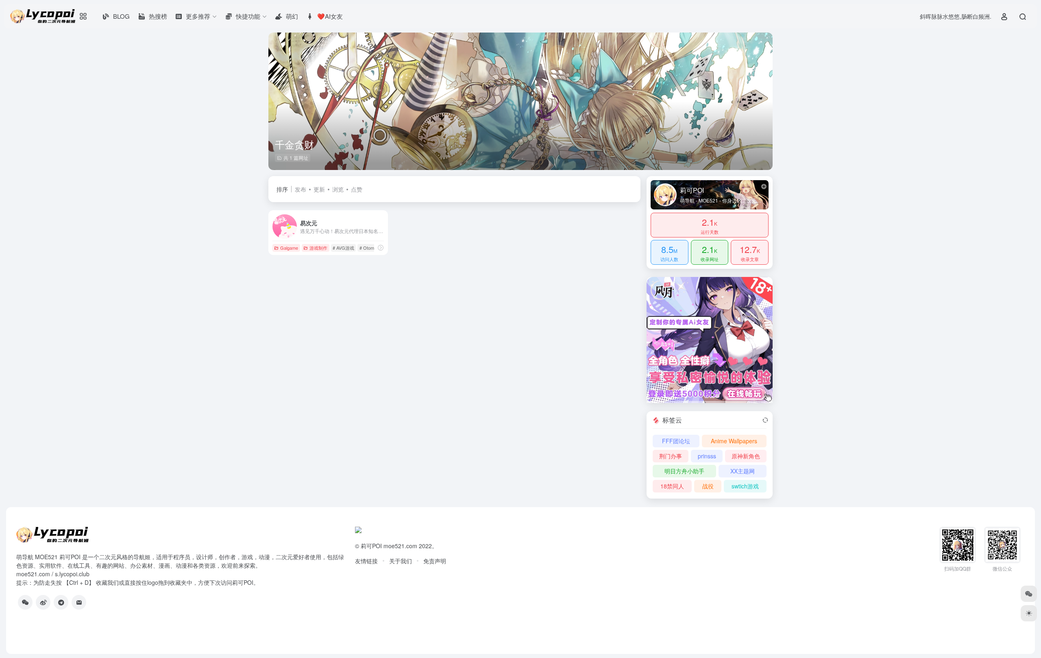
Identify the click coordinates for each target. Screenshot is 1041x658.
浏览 (338, 189)
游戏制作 (318, 247)
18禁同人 (672, 486)
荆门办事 (670, 456)
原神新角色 (746, 456)
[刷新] (765, 420)
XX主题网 (742, 471)
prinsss (707, 456)
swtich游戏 (745, 486)
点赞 (356, 189)
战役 (708, 486)
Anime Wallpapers (734, 441)
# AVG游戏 (343, 247)
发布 (300, 189)
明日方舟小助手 (684, 471)
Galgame (289, 247)
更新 (319, 189)
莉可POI (371, 546)
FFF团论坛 (676, 441)
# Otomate (369, 247)
